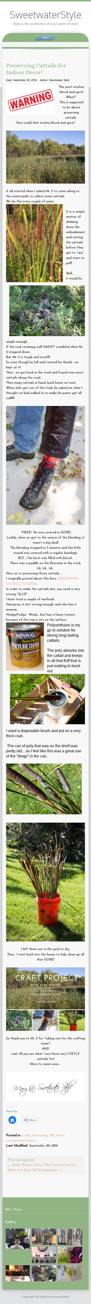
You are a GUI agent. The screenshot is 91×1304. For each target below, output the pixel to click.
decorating (39, 1135)
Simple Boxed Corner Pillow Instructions (39, 1165)
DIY (51, 1135)
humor (31, 1140)
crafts (26, 1135)
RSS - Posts (13, 1209)
